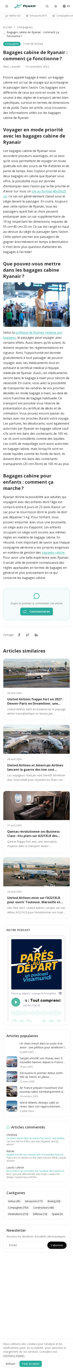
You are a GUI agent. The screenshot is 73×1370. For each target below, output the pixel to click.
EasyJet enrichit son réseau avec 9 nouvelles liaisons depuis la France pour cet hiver (34, 1154)
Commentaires (40, 611)
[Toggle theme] (55, 6)
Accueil (7, 27)
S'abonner (57, 1245)
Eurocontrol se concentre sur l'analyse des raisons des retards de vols (36, 1171)
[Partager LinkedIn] (36, 634)
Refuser (10, 1364)
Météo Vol (14, 15)
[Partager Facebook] (19, 634)
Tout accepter (31, 1364)
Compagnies (25, 27)
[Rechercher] (47, 6)
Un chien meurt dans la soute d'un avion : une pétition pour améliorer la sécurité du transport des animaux (36, 1138)
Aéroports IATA (38, 15)
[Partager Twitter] (27, 634)
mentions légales (14, 1355)
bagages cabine (53, 552)
